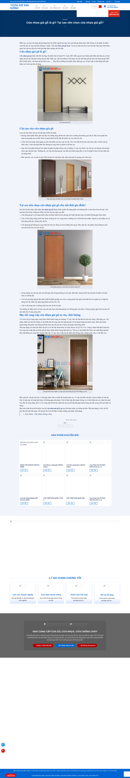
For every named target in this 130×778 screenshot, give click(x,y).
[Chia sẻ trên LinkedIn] (71, 425)
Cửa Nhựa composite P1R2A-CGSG (53, 466)
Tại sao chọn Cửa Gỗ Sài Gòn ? (18, 1)
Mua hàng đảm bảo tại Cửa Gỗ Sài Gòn (36, 1)
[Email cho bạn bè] (65, 425)
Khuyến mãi (101, 1)
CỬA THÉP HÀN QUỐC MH (75, 498)
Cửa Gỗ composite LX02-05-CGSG (75, 466)
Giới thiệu (79, 1)
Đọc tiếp (24, 470)
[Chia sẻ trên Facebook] (58, 425)
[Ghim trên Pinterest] (68, 425)
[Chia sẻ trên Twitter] (61, 425)
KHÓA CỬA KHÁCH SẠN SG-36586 (30, 466)
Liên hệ (108, 1)
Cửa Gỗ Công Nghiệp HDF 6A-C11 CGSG (29, 499)
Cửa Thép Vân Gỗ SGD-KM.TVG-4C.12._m (98, 466)
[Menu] (89, 6)
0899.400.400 (114, 14)
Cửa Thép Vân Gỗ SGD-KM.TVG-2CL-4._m (98, 499)
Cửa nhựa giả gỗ (25, 319)
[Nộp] (100, 6)
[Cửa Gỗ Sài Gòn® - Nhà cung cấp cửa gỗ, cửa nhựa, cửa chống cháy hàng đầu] (21, 7)
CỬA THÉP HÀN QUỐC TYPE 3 (53, 499)
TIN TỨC (65, 19)
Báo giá (88, 1)
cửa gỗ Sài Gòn (80, 327)
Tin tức (94, 1)
